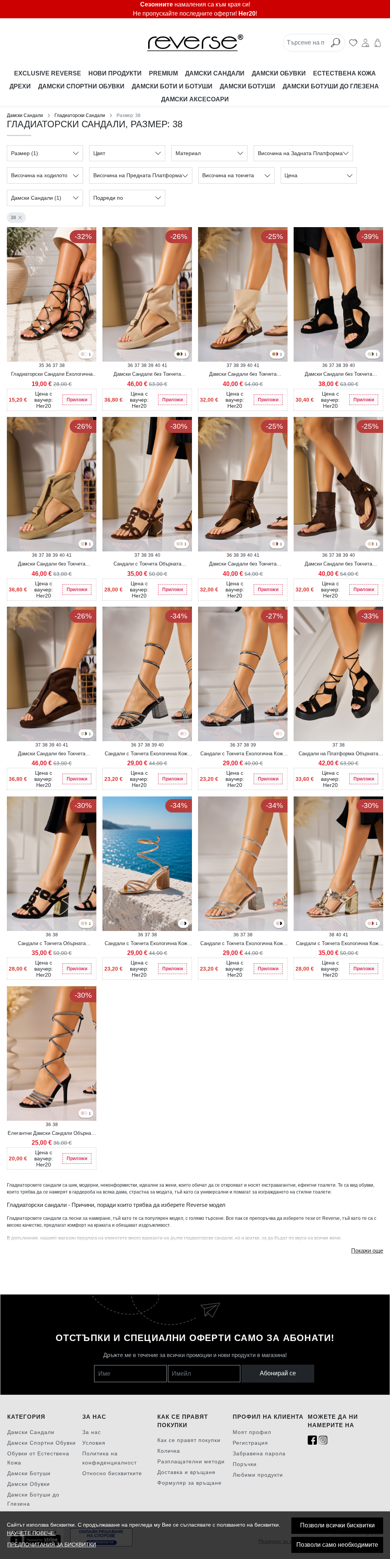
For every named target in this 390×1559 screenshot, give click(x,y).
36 (48, 365)
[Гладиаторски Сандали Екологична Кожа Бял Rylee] (85, 354)
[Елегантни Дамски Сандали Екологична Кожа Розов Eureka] (83, 1114)
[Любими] (353, 42)
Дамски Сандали (215, 73)
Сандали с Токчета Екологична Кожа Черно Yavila (243, 754)
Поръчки (245, 1464)
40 (157, 365)
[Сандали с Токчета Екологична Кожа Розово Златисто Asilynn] (182, 734)
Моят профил (252, 1432)
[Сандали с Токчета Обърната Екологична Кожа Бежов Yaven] (178, 544)
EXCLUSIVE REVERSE (47, 73)
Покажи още (367, 1251)
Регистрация (250, 1443)
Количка (168, 1451)
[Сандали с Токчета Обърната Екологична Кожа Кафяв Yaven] (372, 924)
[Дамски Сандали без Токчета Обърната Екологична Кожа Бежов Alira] (369, 354)
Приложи (77, 399)
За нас (91, 1432)
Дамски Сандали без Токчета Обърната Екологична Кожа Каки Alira (52, 564)
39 (150, 365)
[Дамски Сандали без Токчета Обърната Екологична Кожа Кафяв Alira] (181, 354)
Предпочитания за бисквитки (51, 1544)
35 (41, 365)
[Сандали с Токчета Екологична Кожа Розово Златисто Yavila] (278, 734)
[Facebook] (312, 1440)
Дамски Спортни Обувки (81, 86)
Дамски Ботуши (247, 86)
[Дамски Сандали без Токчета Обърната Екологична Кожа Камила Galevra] (274, 354)
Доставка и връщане (186, 1472)
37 (55, 365)
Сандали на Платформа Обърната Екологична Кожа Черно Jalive (338, 754)
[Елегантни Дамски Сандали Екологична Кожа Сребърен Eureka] (85, 1114)
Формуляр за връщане (189, 1483)
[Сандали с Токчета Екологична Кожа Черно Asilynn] (185, 924)
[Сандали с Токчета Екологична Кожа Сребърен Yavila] (280, 734)
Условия (93, 1443)
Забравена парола (259, 1453)
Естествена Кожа (344, 73)
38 (13, 217)
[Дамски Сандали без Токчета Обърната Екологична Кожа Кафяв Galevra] (276, 354)
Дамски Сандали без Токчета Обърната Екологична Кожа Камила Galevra (243, 564)
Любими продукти (258, 1475)
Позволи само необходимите (337, 1544)
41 (164, 365)
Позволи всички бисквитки (337, 1525)
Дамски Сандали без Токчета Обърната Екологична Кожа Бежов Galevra (243, 374)
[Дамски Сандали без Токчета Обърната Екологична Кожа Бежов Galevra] (274, 544)
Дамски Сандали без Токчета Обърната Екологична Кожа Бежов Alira (147, 374)
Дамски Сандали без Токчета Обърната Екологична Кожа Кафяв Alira (51, 754)
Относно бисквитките (112, 1473)
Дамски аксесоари (195, 99)
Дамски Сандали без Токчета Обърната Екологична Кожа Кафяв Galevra (338, 564)
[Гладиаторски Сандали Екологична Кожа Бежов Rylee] (83, 354)
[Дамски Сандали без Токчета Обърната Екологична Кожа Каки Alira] (178, 354)
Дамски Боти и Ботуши (172, 86)
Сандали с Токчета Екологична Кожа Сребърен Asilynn (243, 944)
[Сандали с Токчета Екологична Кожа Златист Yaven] (181, 544)
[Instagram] (323, 1440)
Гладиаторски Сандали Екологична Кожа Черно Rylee (52, 374)
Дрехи (20, 86)
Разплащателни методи (191, 1461)
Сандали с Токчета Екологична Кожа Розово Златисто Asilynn (147, 944)
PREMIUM (163, 73)
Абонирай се (278, 1373)
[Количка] (378, 42)
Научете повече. (31, 1533)
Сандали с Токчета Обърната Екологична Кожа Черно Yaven (51, 944)
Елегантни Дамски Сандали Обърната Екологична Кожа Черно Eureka (52, 1133)
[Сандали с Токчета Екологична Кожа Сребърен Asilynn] (185, 734)
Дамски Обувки (279, 73)
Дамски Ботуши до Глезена (331, 86)
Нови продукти (115, 73)
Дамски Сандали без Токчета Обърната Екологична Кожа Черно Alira (338, 374)
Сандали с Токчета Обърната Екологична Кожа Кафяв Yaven (147, 564)
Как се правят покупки (189, 1440)
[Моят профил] (365, 42)
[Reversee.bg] (195, 42)
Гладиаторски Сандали (79, 115)
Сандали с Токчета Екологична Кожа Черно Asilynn (147, 754)
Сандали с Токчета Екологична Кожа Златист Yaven (338, 944)
